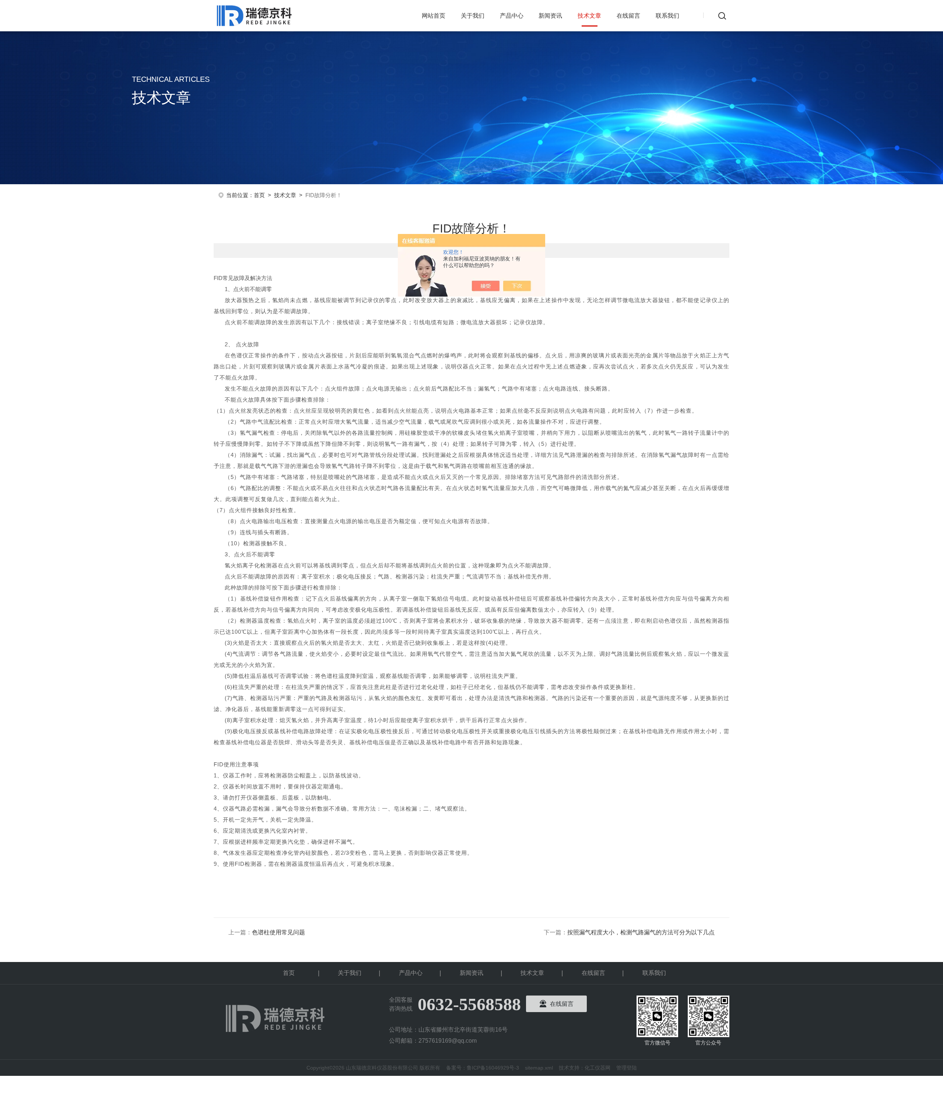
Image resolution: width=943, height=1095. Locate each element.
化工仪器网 (597, 1068)
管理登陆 (626, 1068)
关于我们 (472, 16)
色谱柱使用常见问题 (278, 932)
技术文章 (589, 16)
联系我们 (667, 16)
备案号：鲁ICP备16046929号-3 (482, 1068)
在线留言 (628, 16)
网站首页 (433, 16)
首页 (259, 195)
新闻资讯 (550, 16)
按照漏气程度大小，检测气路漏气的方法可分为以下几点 (641, 932)
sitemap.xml (539, 1068)
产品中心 (511, 16)
